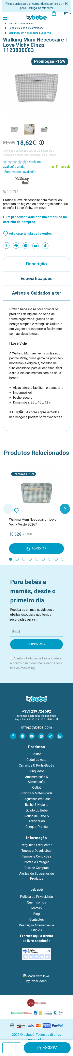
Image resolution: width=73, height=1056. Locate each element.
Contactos (36, 919)
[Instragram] (26, 246)
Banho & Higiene (36, 805)
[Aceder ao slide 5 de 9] (36, 559)
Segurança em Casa (36, 799)
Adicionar (50, 1047)
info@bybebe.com (36, 727)
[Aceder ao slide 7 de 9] (49, 559)
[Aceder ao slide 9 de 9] (62, 559)
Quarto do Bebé (37, 810)
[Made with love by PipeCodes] (36, 979)
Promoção (44, 61)
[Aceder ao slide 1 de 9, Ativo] (10, 559)
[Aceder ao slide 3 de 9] (23, 559)
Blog (36, 914)
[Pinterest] (16, 245)
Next (65, 509)
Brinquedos (36, 771)
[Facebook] (6, 245)
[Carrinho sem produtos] (54, 13)
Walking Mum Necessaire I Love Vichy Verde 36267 (33, 522)
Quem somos (36, 902)
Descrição (36, 263)
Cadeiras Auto (36, 760)
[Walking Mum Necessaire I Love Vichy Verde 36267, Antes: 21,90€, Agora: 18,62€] (36, 492)
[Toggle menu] (5, 17)
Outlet (36, 787)
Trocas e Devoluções (36, 851)
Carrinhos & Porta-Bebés (36, 765)
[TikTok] (45, 246)
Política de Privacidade (42, 658)
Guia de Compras (37, 868)
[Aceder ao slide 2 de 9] (17, 559)
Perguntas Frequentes (36, 845)
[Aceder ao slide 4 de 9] (30, 559)
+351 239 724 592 (36, 711)
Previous (8, 509)
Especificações (37, 278)
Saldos (37, 754)
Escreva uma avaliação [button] (20, 172)
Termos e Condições (36, 856)
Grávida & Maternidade (36, 793)
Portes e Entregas (36, 862)
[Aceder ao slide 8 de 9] (56, 559)
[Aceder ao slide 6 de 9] (43, 559)
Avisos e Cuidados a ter (36, 293)
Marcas (36, 908)
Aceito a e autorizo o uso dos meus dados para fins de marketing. (36, 663)
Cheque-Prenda (37, 827)
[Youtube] (35, 246)
